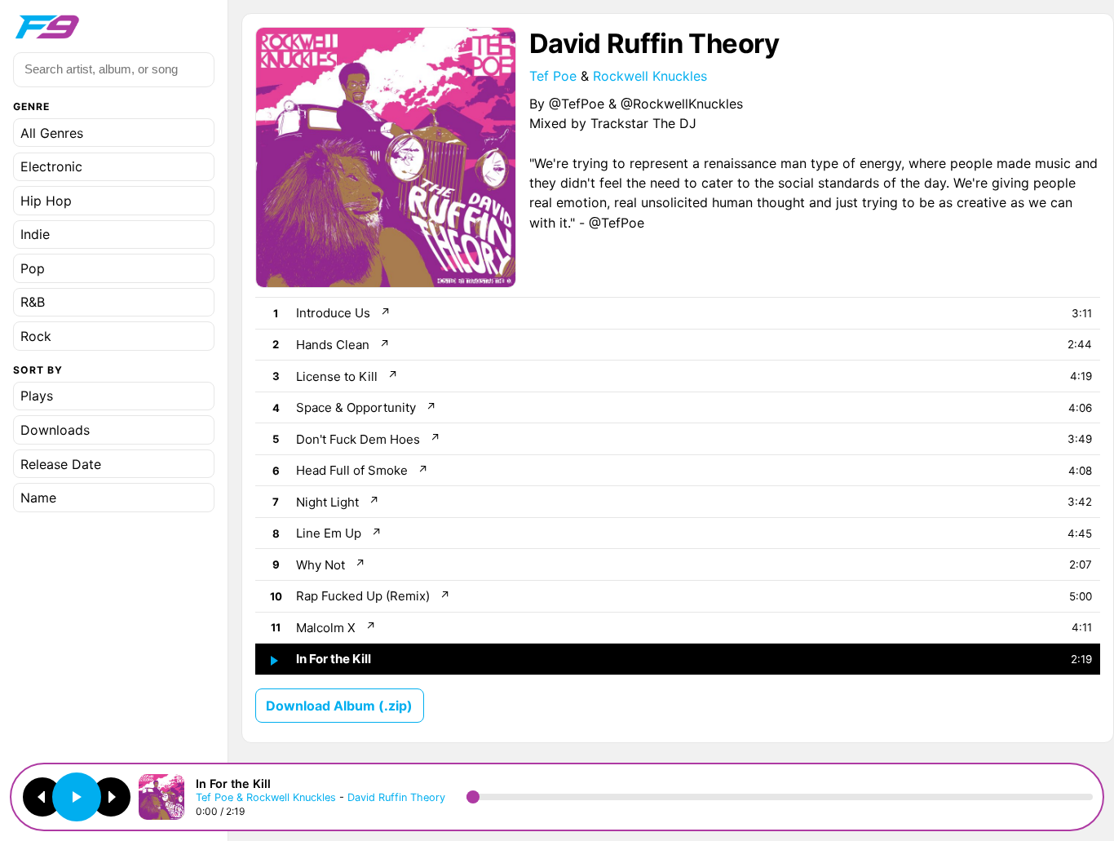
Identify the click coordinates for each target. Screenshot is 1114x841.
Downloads (55, 430)
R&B (32, 302)
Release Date (60, 464)
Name (38, 497)
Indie (35, 234)
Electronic (51, 166)
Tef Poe (553, 76)
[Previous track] (42, 797)
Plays (36, 396)
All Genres (51, 133)
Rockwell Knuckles (650, 76)
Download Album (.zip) (339, 705)
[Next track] (110, 797)
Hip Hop (46, 201)
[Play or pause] (76, 796)
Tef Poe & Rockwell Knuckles (266, 797)
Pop (32, 268)
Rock (35, 336)
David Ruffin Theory (396, 797)
